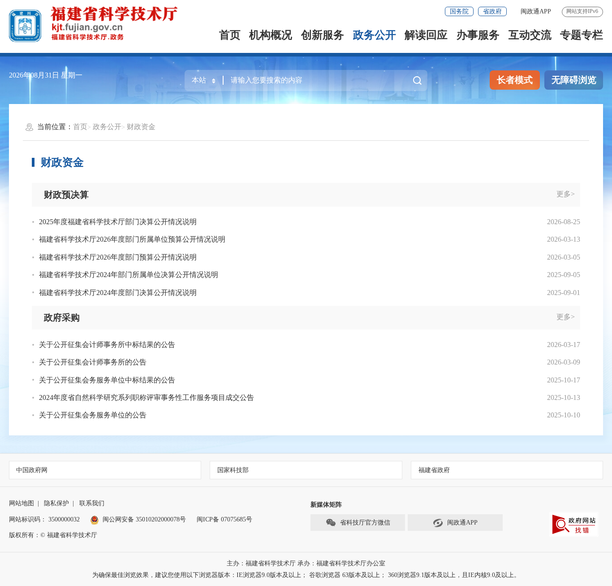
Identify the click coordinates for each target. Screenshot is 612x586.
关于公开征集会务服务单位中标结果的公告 (107, 380)
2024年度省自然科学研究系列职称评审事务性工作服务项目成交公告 (146, 397)
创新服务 (322, 35)
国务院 (459, 11)
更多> (565, 194)
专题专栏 (581, 35)
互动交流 (530, 35)
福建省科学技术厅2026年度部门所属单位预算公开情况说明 (132, 239)
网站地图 (21, 503)
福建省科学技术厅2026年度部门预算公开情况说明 (118, 257)
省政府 (492, 11)
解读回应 (426, 35)
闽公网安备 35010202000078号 (144, 519)
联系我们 (91, 503)
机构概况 (270, 35)
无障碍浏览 (574, 80)
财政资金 (141, 126)
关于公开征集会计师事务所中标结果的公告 (107, 344)
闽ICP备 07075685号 (224, 519)
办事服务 (478, 35)
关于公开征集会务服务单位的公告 (93, 415)
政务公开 (374, 35)
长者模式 (515, 80)
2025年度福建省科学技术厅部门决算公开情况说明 (118, 222)
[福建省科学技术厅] (115, 22)
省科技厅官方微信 (365, 522)
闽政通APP (536, 11)
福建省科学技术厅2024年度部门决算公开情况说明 (118, 292)
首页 (230, 35)
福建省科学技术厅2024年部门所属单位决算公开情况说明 (128, 274)
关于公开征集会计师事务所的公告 (93, 362)
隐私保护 (56, 503)
